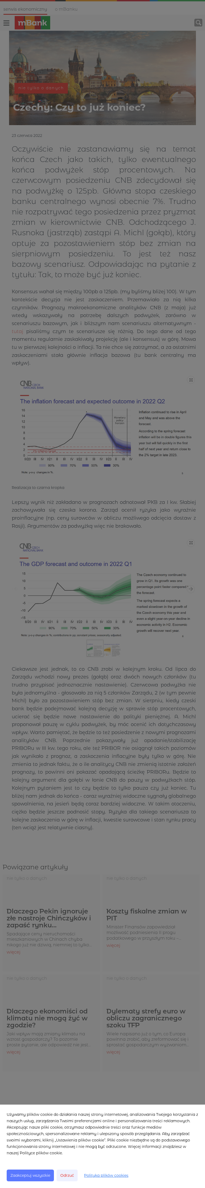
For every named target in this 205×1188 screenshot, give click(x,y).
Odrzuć (67, 1175)
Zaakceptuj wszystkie (30, 1175)
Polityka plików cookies (106, 1175)
